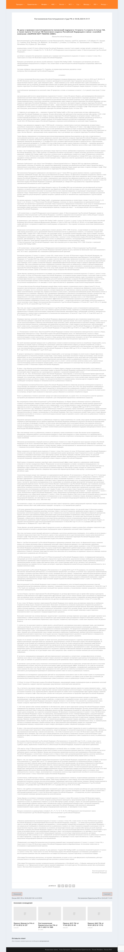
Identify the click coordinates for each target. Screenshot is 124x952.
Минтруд (86, 4)
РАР (95, 4)
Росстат (61, 4)
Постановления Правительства (81, 949)
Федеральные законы (51, 949)
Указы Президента (64, 949)
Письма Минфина (97, 949)
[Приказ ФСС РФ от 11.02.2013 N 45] (74, 914)
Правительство (32, 4)
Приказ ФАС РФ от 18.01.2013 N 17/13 (96, 924)
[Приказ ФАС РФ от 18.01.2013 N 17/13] (99, 914)
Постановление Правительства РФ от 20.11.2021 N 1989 (48, 925)
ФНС (53, 4)
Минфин (44, 4)
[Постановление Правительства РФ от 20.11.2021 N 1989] (49, 914)
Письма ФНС (108, 949)
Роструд (103, 4)
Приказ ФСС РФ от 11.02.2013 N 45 (71, 924)
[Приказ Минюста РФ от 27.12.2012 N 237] (25, 914)
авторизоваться (44, 941)
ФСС (70, 4)
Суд (78, 4)
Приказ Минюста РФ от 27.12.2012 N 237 (24, 924)
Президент (19, 4)
